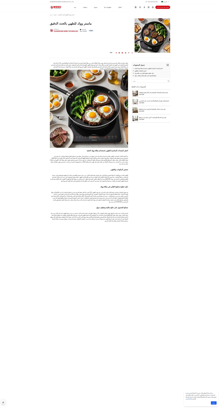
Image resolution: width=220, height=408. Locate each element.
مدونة (55, 14)
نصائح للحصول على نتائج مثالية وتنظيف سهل (145, 75)
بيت (51, 14)
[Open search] (140, 7)
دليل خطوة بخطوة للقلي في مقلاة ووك (144, 73)
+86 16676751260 (153, 1)
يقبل (214, 403)
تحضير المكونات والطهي (140, 71)
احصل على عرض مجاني (163, 7)
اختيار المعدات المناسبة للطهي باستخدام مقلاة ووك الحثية (148, 68)
